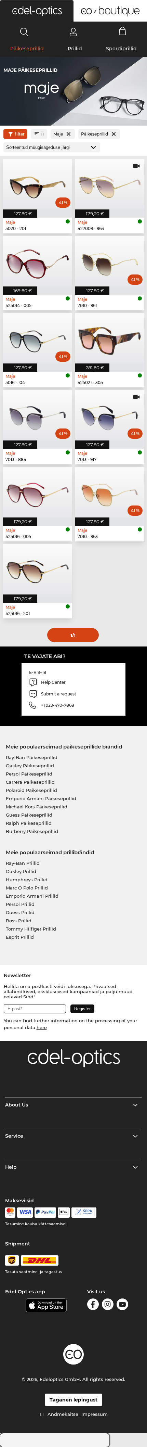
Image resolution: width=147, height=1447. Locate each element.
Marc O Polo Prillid (27, 888)
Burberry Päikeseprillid (32, 831)
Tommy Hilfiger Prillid (31, 929)
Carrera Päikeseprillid (30, 782)
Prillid (75, 49)
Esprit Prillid (20, 937)
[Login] (73, 32)
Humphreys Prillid (27, 879)
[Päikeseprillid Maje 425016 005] (37, 492)
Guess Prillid (20, 912)
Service (14, 1136)
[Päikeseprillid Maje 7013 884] (37, 415)
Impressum (94, 1414)
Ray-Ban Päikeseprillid (31, 757)
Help (11, 1167)
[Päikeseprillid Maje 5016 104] (37, 338)
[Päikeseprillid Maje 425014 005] (37, 261)
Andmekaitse (63, 1414)
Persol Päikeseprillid (29, 774)
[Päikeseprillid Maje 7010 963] (109, 492)
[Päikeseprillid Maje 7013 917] (109, 415)
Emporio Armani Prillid (32, 896)
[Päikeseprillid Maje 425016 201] (37, 569)
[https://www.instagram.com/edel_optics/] (107, 1305)
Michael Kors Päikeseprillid (36, 806)
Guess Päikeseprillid (29, 815)
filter (20, 134)
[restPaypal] (45, 1212)
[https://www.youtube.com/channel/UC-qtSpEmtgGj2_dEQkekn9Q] (122, 1305)
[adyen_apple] (64, 1212)
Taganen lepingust (73, 1400)
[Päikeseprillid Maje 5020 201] (37, 184)
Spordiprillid (121, 49)
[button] (37, 11)
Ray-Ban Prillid (23, 863)
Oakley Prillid (21, 871)
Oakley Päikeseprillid (30, 765)
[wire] (83, 1212)
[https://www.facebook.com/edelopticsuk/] (93, 1305)
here (42, 1027)
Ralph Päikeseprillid (29, 823)
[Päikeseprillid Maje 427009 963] (109, 184)
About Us (16, 1105)
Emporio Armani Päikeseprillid (41, 798)
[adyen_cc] (10, 1212)
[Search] (24, 32)
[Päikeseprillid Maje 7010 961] (109, 261)
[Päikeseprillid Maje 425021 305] (109, 338)
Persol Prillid (20, 904)
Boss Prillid (18, 920)
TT (41, 1414)
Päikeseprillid (27, 49)
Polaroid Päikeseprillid (31, 790)
